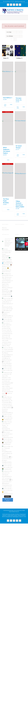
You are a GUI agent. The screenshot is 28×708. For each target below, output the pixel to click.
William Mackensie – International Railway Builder (20, 204)
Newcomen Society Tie (19, 99)
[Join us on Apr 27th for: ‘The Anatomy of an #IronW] (7, 310)
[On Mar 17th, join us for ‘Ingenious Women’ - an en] (7, 433)
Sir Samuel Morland (19, 147)
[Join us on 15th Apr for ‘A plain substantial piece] (7, 359)
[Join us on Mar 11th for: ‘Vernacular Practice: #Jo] (7, 458)
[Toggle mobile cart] (25, 10)
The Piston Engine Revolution (6, 201)
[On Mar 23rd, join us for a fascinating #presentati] (7, 408)
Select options (18, 107)
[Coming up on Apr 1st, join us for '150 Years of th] (7, 384)
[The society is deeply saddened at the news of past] (7, 334)
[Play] (16, 249)
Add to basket (5, 105)
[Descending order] (21, 32)
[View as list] (15, 39)
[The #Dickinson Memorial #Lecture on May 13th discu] (7, 285)
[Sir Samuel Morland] (20, 127)
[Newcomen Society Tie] (20, 79)
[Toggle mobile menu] (25, 9)
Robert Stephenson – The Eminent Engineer (6, 150)
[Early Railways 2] (7, 78)
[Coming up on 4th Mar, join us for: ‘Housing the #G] (7, 482)
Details (11, 104)
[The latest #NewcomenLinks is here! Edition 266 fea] (7, 260)
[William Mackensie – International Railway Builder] (20, 181)
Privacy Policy (19, 510)
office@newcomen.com (20, 1)
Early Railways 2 (7, 98)
